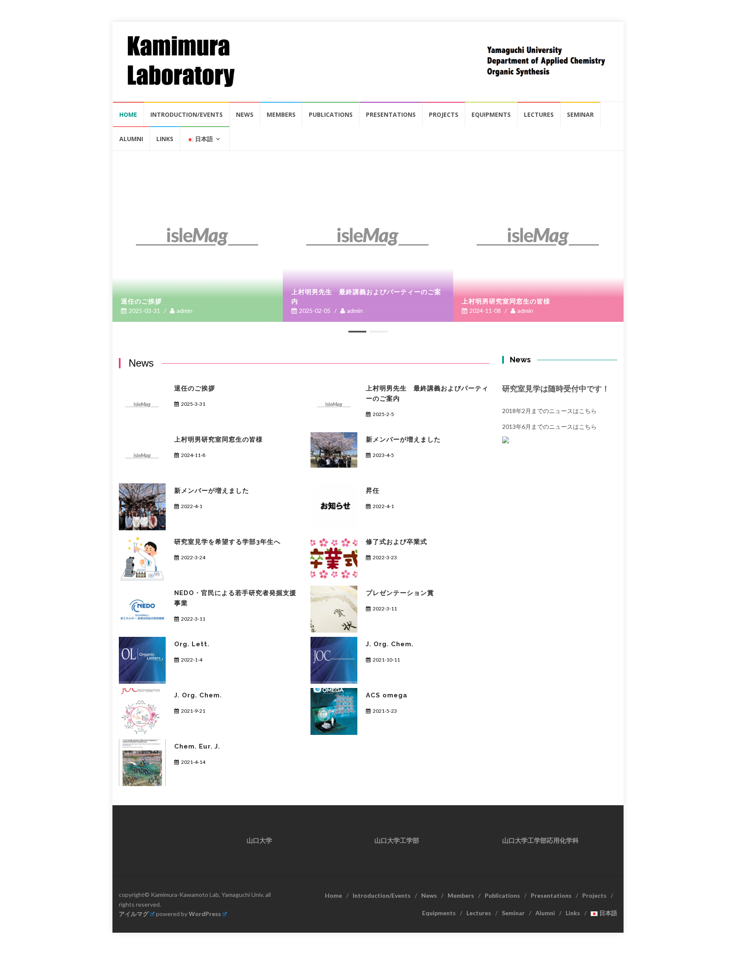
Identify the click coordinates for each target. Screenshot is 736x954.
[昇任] (333, 506)
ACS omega (387, 695)
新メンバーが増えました (403, 439)
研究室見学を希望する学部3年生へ (227, 542)
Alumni (131, 139)
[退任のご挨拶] (197, 236)
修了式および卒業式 (396, 542)
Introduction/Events (186, 114)
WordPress (205, 913)
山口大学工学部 (396, 840)
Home (128, 114)
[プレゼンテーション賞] (333, 609)
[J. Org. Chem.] (333, 660)
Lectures (539, 114)
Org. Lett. (192, 644)
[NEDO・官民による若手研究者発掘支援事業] (142, 609)
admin (185, 310)
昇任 (373, 490)
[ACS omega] (333, 711)
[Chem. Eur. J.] (142, 762)
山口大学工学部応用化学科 (540, 840)
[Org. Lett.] (142, 660)
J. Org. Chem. (390, 644)
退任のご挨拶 (141, 301)
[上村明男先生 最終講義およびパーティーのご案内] (368, 236)
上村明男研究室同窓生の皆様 (506, 301)
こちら (588, 410)
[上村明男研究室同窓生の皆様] (538, 236)
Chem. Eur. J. (197, 746)
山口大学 (259, 840)
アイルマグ (134, 913)
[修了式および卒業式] (333, 558)
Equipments (491, 114)
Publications (331, 114)
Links (164, 139)
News (244, 114)
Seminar (580, 114)
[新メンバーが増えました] (333, 450)
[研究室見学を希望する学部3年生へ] (142, 558)
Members (281, 114)
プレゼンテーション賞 (400, 593)
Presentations (391, 114)
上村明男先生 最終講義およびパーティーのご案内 (366, 296)
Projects (443, 114)
